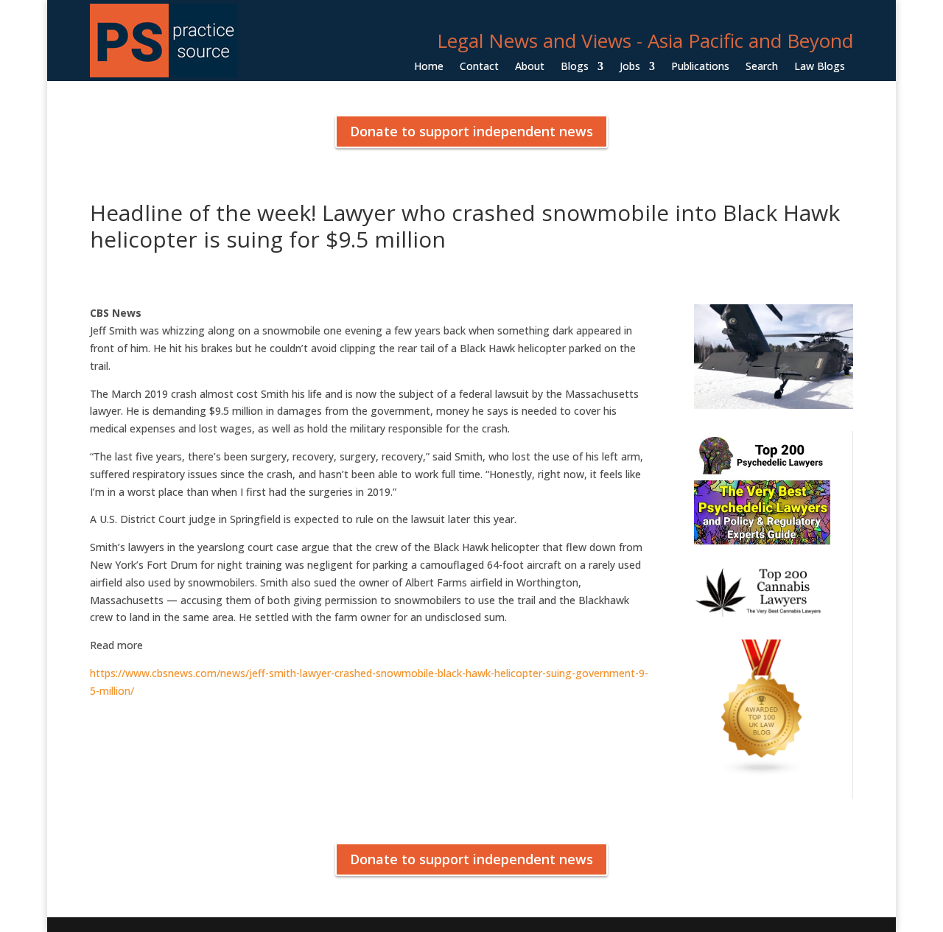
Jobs (630, 67)
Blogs (575, 67)
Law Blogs (819, 67)
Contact (479, 67)
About (529, 67)
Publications (700, 67)
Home (429, 67)
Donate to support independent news (471, 131)
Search (762, 67)
